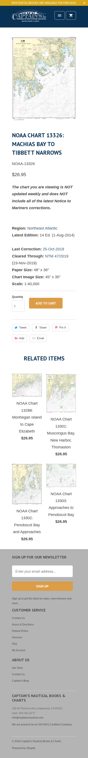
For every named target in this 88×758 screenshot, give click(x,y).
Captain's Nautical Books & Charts (41, 741)
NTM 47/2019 (56, 256)
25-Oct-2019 (53, 249)
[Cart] (71, 15)
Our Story (17, 667)
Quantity (17, 296)
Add (21, 338)
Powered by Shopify (23, 748)
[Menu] (59, 15)
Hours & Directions (23, 624)
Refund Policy (20, 630)
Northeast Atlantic (42, 228)
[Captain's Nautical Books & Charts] (29, 18)
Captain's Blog (20, 680)
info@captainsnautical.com (27, 717)
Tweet (22, 327)
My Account (18, 650)
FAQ (14, 643)
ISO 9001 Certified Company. (55, 724)
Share (43, 327)
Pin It (62, 327)
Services (17, 637)
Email (40, 338)
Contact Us (18, 618)
